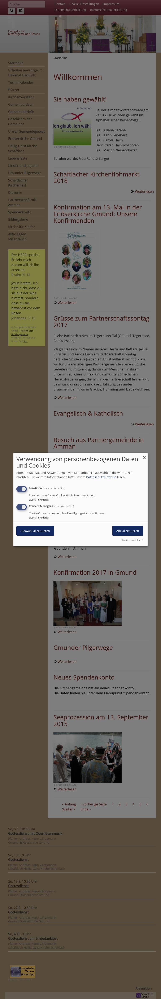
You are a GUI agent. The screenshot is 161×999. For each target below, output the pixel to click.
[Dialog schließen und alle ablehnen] (144, 455)
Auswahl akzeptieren (35, 531)
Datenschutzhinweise (101, 477)
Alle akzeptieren (127, 531)
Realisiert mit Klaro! (132, 539)
